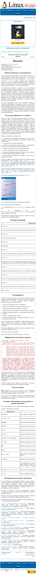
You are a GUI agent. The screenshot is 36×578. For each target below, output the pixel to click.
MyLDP (10, 51)
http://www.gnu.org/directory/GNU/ (20, 390)
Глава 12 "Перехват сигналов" (10, 546)
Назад (3, 56)
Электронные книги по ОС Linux (21, 51)
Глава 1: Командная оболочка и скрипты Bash (30, 555)
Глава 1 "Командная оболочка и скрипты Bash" (14, 503)
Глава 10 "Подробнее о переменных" (11, 540)
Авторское (25, 10)
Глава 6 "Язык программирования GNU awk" (14, 524)
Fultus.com (27, 175)
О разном (32, 10)
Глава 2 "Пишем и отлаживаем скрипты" (13, 508)
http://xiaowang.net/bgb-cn (19, 207)
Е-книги (18, 10)
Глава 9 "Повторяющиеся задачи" (11, 535)
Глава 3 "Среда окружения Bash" (11, 511)
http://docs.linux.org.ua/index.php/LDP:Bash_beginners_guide (15, 211)
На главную (4, 51)
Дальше (32, 56)
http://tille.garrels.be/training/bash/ (8, 170)
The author (4, 473)
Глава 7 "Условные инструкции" (12, 527)
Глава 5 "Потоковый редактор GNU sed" (13, 520)
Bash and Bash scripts (13, 469)
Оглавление (18, 552)
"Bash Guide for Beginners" (12, 64)
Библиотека (11, 10)
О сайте (18, 13)
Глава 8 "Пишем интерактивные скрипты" (14, 530)
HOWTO (26, 77)
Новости (3, 10)
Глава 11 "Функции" (7, 544)
